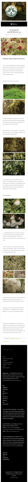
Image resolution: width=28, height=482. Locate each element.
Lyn (21, 34)
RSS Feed (12, 477)
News (13, 338)
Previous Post (6, 341)
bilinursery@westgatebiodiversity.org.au (12, 380)
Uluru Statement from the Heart (10, 445)
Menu (15, 24)
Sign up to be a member (8, 358)
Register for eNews (7, 364)
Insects (10, 338)
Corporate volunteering (8, 362)
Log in (16, 477)
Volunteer (5, 360)
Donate (4, 366)
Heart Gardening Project (13, 431)
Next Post (23, 341)
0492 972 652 (21, 4)
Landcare (13, 427)
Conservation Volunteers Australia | (11, 429)
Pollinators (17, 338)
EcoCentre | (8, 427)
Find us (4, 356)
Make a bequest (6, 367)
